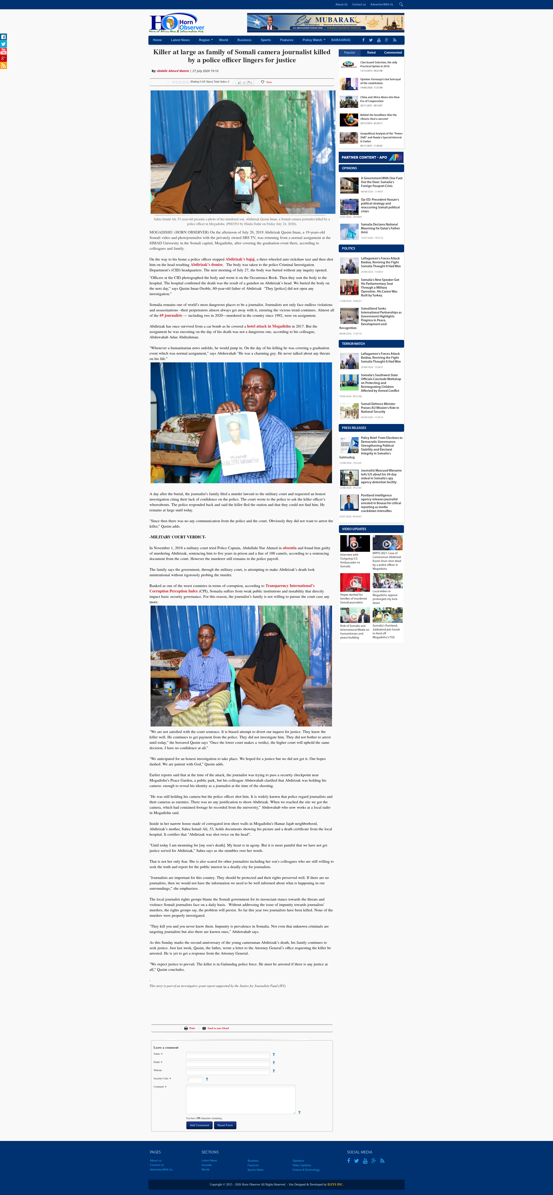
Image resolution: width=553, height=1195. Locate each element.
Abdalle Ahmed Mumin (173, 71)
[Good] (180, 82)
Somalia (207, 1165)
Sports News (256, 1170)
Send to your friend (218, 1028)
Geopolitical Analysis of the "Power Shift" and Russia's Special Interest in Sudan (381, 137)
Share (269, 82)
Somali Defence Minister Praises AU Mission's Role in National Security (380, 408)
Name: (157, 1053)
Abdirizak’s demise (207, 264)
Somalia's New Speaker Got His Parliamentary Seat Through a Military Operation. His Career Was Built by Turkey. (380, 287)
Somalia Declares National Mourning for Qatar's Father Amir (380, 228)
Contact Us (157, 1165)
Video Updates (301, 1165)
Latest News (209, 1160)
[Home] (177, 34)
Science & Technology (306, 1170)
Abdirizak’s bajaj (240, 259)
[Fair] (177, 82)
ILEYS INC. (335, 1184)
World (205, 1169)
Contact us (359, 4)
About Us (341, 4)
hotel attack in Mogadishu (269, 326)
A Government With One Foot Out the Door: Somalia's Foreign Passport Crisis (381, 182)
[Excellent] (187, 82)
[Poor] (173, 82)
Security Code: (161, 1078)
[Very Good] (184, 82)
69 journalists (171, 315)
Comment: (159, 1086)
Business (253, 1161)
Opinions (298, 1161)
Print (192, 1028)
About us (156, 1160)
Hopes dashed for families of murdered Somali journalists (353, 598)
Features (253, 1165)
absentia (290, 547)
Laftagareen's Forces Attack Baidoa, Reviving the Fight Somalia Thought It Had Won (381, 262)
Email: (157, 1062)
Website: (158, 1070)
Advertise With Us (381, 4)
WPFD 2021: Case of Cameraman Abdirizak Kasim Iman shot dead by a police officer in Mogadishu (387, 561)
